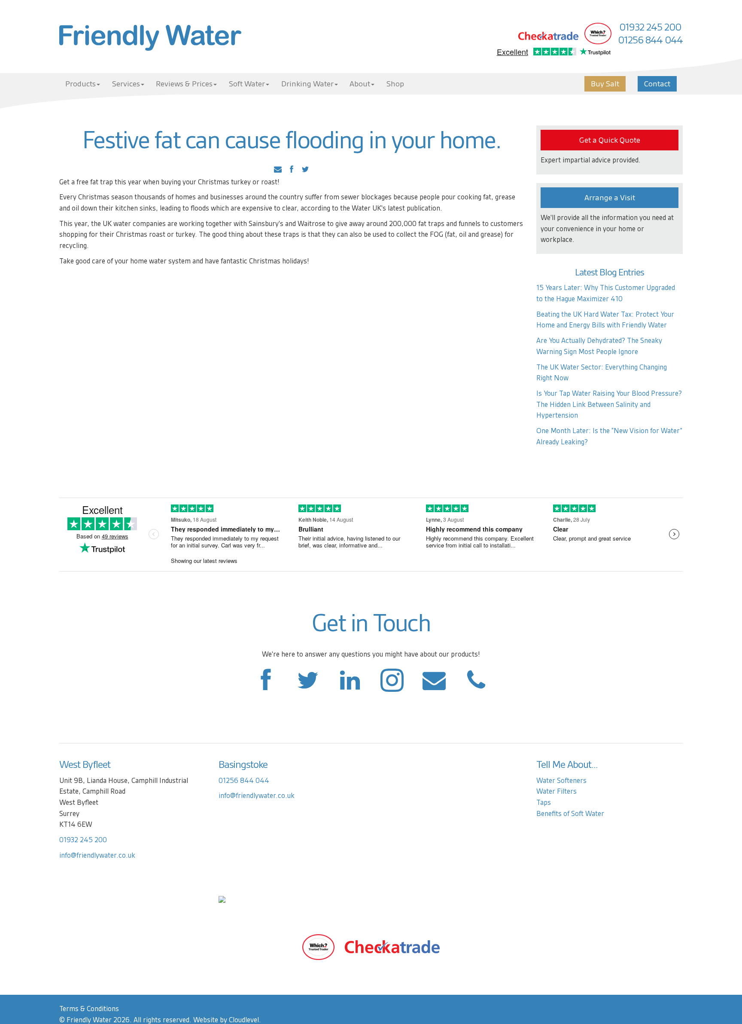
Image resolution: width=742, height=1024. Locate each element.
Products (80, 84)
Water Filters (556, 791)
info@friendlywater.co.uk (97, 855)
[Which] (318, 946)
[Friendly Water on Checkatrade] (392, 946)
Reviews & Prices (184, 84)
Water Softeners (561, 780)
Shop (395, 84)
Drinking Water (307, 84)
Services (126, 84)
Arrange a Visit (609, 198)
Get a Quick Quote (609, 140)
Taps (543, 802)
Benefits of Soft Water (570, 813)
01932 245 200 (650, 27)
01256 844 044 (650, 40)
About (360, 84)
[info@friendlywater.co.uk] (476, 685)
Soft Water (247, 84)
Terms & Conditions (89, 1008)
